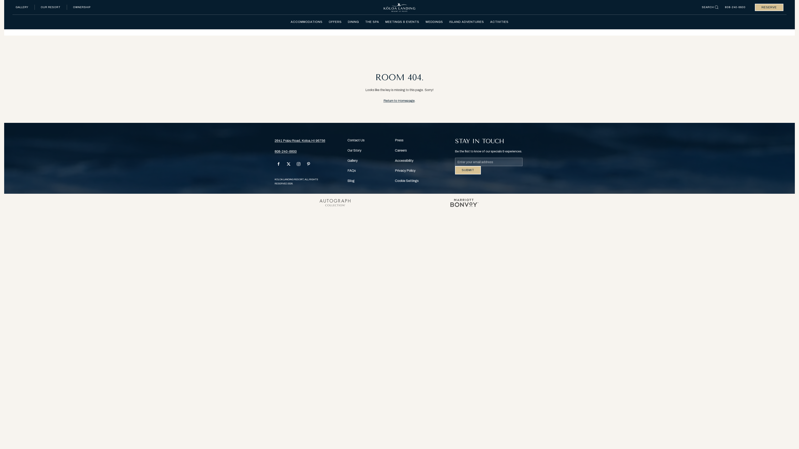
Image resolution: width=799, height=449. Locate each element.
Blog (351, 181)
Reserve (769, 7)
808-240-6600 (735, 7)
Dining (353, 21)
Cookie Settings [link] (407, 181)
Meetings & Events (402, 21)
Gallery (22, 7)
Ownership (82, 7)
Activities (499, 21)
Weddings (434, 21)
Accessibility (404, 160)
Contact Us (356, 140)
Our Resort (51, 7)
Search (708, 7)
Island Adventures (466, 21)
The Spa (372, 21)
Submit (468, 173)
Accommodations (307, 21)
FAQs (351, 170)
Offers (335, 21)
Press (399, 140)
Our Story (354, 150)
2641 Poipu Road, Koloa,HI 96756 (300, 140)
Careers (401, 150)
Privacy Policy (405, 170)
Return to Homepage (399, 100)
